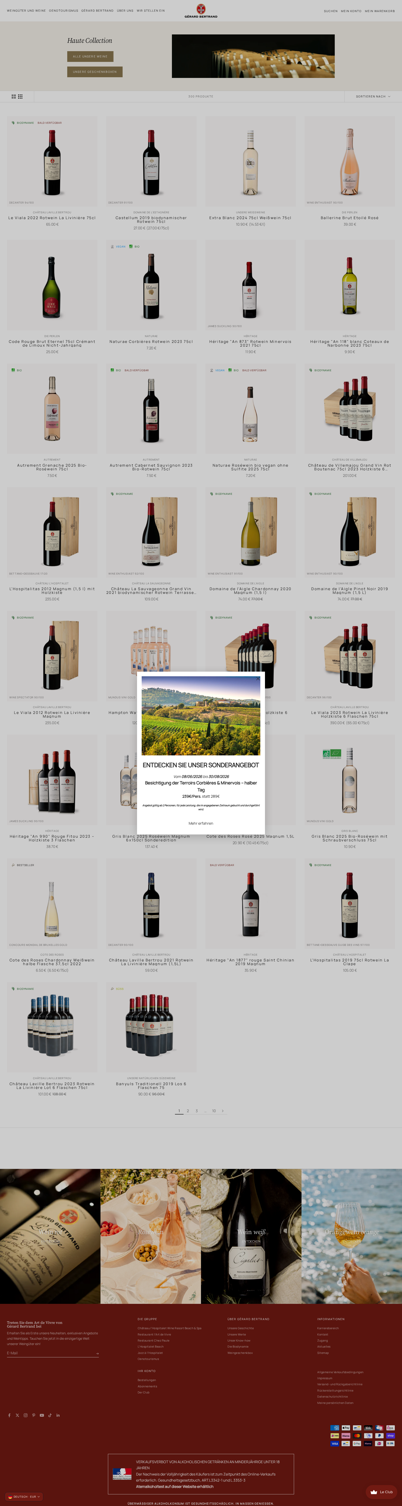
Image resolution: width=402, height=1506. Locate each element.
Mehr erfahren (201, 823)
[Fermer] (258, 678)
